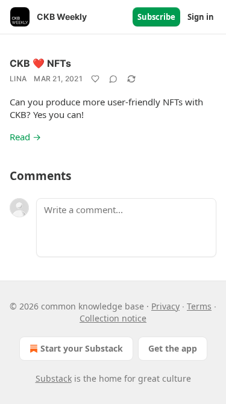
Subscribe (156, 16)
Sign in (200, 16)
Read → (25, 137)
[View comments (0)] (113, 79)
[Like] (95, 79)
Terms (199, 306)
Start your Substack (81, 348)
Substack (54, 378)
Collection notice (113, 318)
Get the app (172, 348)
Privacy (165, 306)
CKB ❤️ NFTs (40, 63)
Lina (18, 78)
